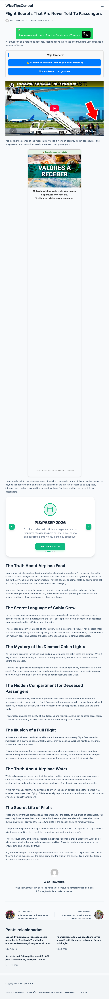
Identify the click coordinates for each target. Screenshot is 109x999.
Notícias (49, 21)
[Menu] (102, 6)
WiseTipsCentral (19, 6)
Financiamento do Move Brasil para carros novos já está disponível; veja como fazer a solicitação (78, 940)
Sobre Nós (31, 992)
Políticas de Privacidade (50, 992)
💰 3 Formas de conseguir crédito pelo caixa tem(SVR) (54, 62)
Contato (83, 992)
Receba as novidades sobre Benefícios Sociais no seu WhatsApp (53, 35)
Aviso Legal (70, 992)
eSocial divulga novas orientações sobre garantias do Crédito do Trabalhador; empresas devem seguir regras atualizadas (28, 940)
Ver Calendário (48, 546)
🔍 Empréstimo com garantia (54, 71)
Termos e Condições (14, 992)
